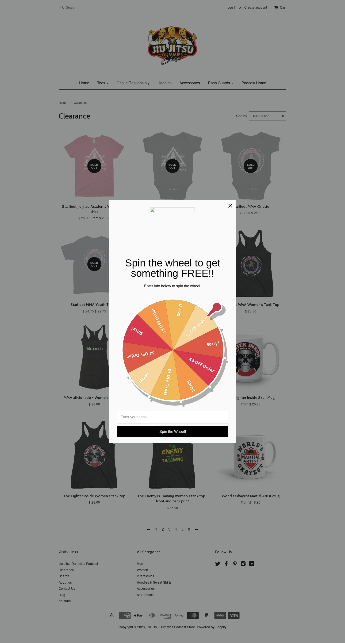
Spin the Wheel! (172, 432)
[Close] (230, 205)
